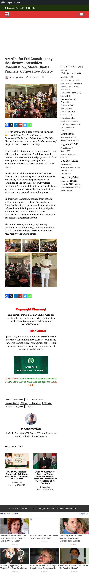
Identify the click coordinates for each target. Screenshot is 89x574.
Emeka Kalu (67, 111)
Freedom (65, 121)
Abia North (65, 70)
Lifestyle (66, 130)
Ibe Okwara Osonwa (36, 399)
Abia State (19, 399)
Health (75, 121)
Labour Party (12, 403)
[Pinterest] (20, 125)
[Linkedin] (16, 125)
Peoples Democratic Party (70, 167)
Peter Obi (65, 174)
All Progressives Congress (69, 80)
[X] (11, 125)
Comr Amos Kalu (68, 99)
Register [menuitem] (17, 3)
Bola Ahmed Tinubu (70, 93)
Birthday (74, 86)
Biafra (64, 87)
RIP (73, 181)
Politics (31, 406)
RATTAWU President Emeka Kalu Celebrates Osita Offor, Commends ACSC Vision (17, 475)
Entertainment (68, 118)
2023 (9, 399)
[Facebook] (7, 125)
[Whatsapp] (29, 125)
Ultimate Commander (70, 187)
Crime (65, 102)
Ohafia (9, 406)
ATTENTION (11, 378)
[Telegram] (25, 125)
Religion (64, 181)
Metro (24, 403)
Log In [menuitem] (9, 3)
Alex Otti (66, 77)
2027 (78, 66)
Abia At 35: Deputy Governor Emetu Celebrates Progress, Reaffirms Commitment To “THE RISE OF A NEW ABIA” (45, 477)
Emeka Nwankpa (67, 115)
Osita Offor (66, 164)
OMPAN (64, 157)
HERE (30, 384)
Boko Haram (65, 90)
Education (66, 108)
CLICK (54, 381)
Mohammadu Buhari (68, 137)
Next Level (36, 403)
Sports (77, 184)
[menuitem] (3, 2)
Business (65, 96)
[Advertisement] (44, 35)
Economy (67, 105)
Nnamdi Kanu (66, 148)
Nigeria (48, 403)
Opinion (20, 406)
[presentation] (7, 474)
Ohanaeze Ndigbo (68, 154)
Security (66, 184)
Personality (66, 170)
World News (66, 190)
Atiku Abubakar (66, 83)
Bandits (78, 83)
